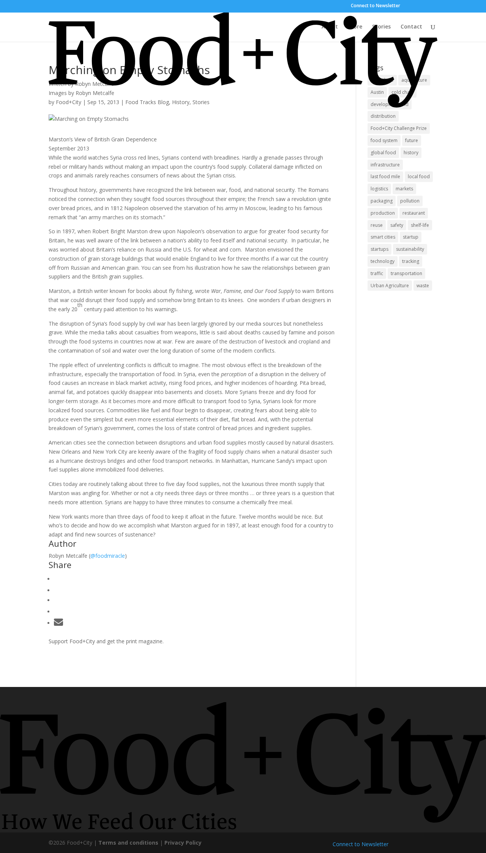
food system (384, 140)
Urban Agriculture (390, 285)
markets (404, 188)
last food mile (385, 176)
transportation (406, 273)
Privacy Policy (183, 842)
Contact (411, 27)
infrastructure (385, 164)
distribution (383, 116)
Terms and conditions (128, 842)
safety (396, 225)
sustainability (410, 249)
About (330, 27)
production (383, 213)
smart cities (383, 237)
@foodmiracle (107, 555)
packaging (382, 201)
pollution (410, 201)
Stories (381, 27)
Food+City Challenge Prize (399, 128)
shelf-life (420, 225)
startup (410, 237)
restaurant (413, 213)
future (411, 140)
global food (383, 152)
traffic (377, 273)
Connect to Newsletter (375, 5)
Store (355, 27)
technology (382, 261)
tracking (410, 261)
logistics (379, 188)
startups (379, 249)
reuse (377, 225)
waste (423, 285)
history (411, 152)
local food (419, 176)
